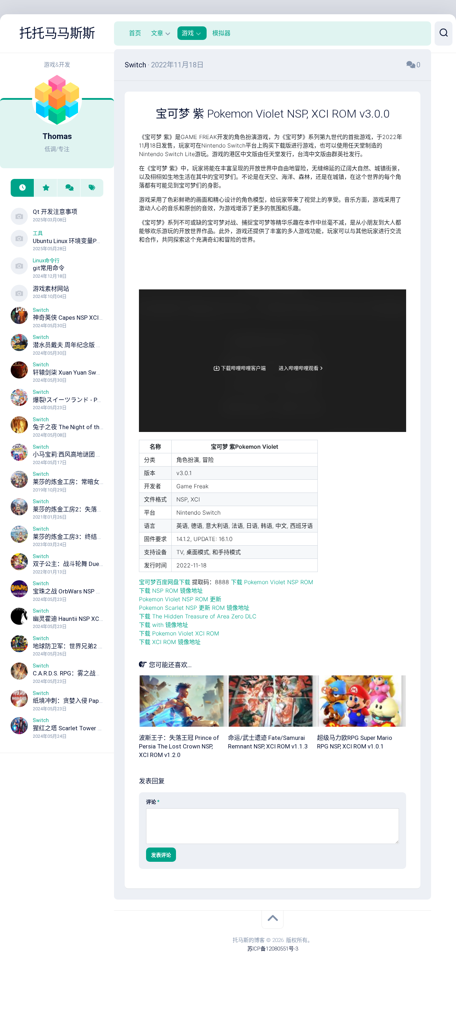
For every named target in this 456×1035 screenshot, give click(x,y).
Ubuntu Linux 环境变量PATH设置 (76, 240)
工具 (38, 233)
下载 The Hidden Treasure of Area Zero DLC (197, 616)
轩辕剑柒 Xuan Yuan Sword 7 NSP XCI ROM (90, 372)
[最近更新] (22, 188)
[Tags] (91, 188)
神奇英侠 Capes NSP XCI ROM (73, 317)
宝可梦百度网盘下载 (164, 582)
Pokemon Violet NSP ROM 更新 (180, 599)
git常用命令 (48, 268)
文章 (157, 33)
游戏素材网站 (51, 288)
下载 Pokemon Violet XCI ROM (179, 633)
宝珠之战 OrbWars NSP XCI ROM (76, 591)
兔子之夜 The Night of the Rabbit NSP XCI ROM (96, 427)
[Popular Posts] (45, 188)
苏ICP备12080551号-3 (272, 949)
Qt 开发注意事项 (55, 211)
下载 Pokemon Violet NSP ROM (272, 582)
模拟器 (221, 33)
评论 (152, 802)
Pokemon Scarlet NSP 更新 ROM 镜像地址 (194, 607)
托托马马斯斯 (57, 33)
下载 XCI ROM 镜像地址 (170, 641)
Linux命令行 (46, 260)
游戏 (188, 33)
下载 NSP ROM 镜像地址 (171, 590)
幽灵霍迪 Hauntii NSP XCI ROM (74, 618)
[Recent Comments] (68, 188)
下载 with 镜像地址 (163, 624)
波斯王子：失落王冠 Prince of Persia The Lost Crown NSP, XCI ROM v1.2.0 (179, 746)
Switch (41, 310)
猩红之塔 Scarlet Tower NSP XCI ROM (83, 728)
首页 (135, 33)
